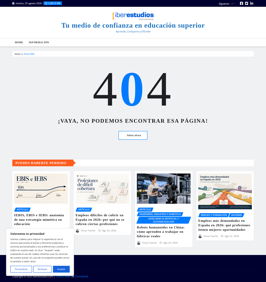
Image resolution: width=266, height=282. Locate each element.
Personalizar (21, 269)
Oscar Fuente (88, 230)
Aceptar (61, 269)
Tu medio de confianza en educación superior (133, 25)
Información (39, 42)
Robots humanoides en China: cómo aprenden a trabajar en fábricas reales (161, 231)
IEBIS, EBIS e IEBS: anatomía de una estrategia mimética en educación (39, 219)
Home (19, 42)
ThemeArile (81, 276)
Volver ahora (134, 135)
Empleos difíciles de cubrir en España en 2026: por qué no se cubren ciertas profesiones (100, 219)
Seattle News (63, 276)
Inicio (17, 53)
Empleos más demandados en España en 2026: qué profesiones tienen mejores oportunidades (224, 225)
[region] (40, 252)
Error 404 (29, 53)
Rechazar (42, 269)
